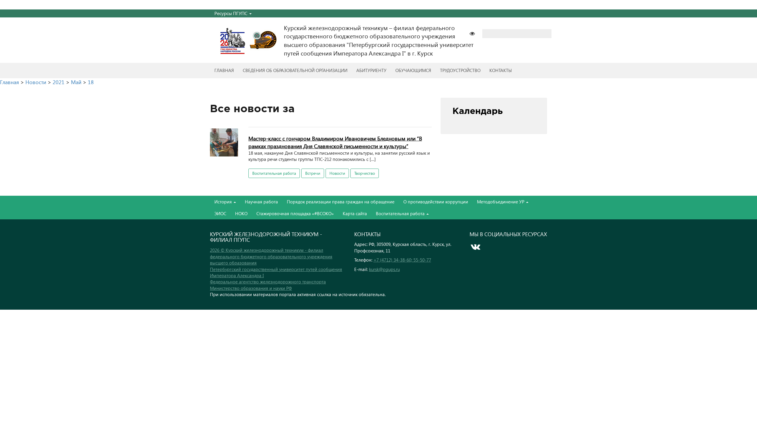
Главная (224, 70)
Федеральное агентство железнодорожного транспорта (268, 282)
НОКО (241, 213)
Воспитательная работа (274, 173)
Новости (337, 173)
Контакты (500, 70)
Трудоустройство (460, 70)
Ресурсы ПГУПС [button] (231, 13)
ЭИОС (220, 213)
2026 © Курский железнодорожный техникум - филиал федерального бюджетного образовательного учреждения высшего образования (271, 256)
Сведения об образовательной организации (295, 70)
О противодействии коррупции (435, 202)
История (223, 202)
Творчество (364, 173)
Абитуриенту (371, 70)
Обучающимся (413, 70)
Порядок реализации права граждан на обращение (340, 202)
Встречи (312, 173)
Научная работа (261, 202)
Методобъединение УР (501, 202)
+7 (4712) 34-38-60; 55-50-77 (402, 260)
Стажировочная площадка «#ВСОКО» (295, 213)
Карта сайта (355, 213)
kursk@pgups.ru (384, 269)
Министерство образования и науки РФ (251, 288)
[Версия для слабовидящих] (475, 33)
